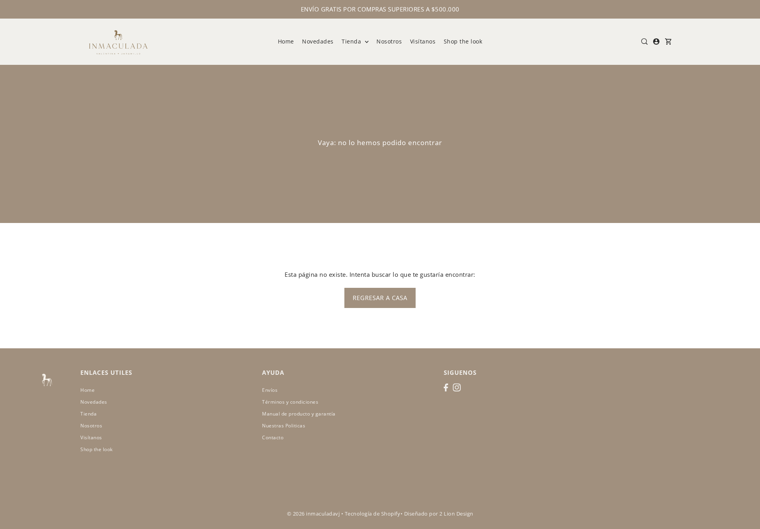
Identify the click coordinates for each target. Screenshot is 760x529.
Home (87, 390)
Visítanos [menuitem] (423, 41)
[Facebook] (446, 387)
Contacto (272, 437)
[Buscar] (644, 41)
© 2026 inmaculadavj (313, 513)
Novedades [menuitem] (318, 41)
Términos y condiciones (290, 402)
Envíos (269, 390)
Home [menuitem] (286, 41)
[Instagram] (457, 387)
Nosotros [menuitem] (389, 41)
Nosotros (91, 425)
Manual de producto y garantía (299, 413)
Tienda (352, 41)
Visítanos (91, 437)
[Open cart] (668, 41)
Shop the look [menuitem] (463, 41)
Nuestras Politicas (283, 425)
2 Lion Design (456, 513)
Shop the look (96, 449)
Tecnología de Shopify (373, 513)
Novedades (93, 402)
